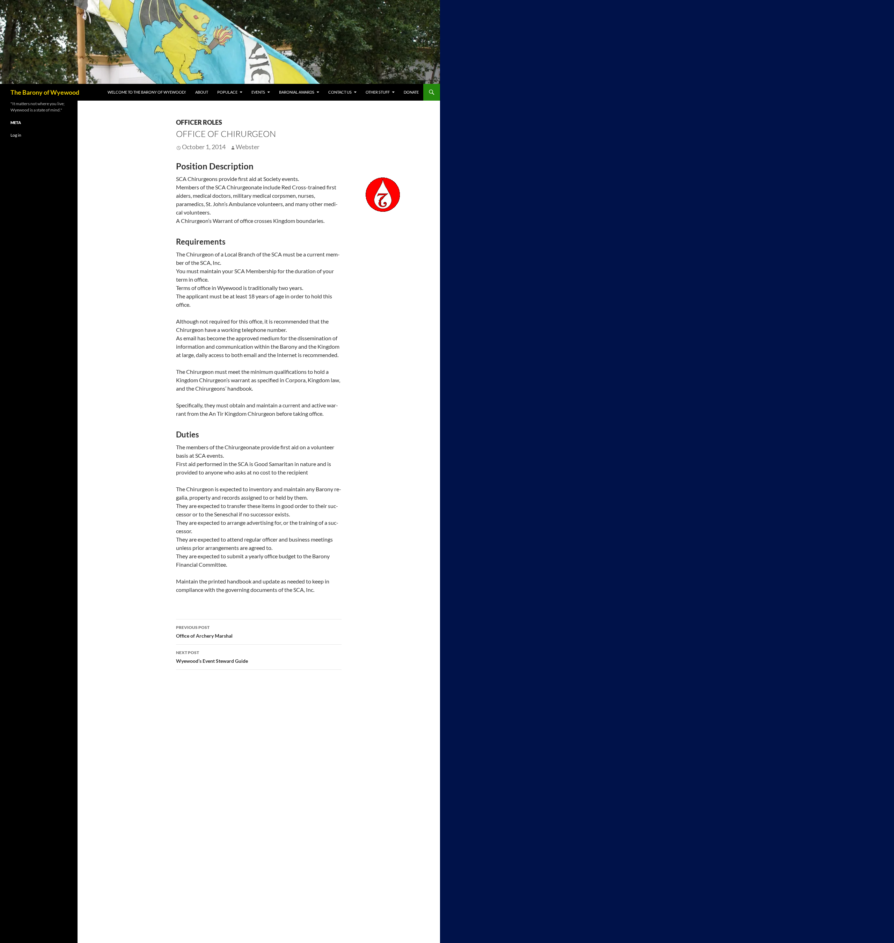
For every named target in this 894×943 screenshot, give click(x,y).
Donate (411, 92)
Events (258, 92)
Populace (227, 92)
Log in (15, 135)
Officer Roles (199, 122)
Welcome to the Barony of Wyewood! (147, 92)
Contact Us (340, 92)
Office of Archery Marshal (204, 632)
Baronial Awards (296, 92)
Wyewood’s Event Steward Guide (212, 657)
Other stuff (378, 92)
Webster (247, 147)
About (201, 92)
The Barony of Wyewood (44, 92)
